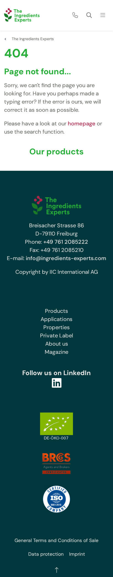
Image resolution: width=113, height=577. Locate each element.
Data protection (46, 554)
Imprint (77, 554)
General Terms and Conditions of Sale (56, 540)
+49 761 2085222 (65, 241)
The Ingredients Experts (33, 38)
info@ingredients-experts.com (66, 258)
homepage (81, 123)
